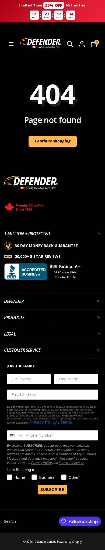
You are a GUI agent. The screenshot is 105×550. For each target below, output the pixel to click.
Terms (66, 422)
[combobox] (15, 435)
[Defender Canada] (31, 190)
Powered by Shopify (69, 542)
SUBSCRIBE (52, 489)
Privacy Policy (43, 422)
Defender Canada (45, 542)
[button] (11, 44)
